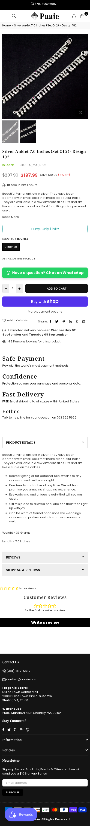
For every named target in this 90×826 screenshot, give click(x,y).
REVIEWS (13, 557)
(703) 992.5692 (46, 4)
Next (84, 76)
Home (6, 25)
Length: (15, 239)
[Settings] (74, 16)
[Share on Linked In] (71, 321)
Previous (5, 76)
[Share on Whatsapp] (77, 321)
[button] (9, 588)
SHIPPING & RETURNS (23, 570)
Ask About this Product (18, 258)
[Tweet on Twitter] (57, 321)
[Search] (14, 16)
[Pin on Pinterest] (64, 321)
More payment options (45, 312)
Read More (10, 217)
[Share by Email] (84, 321)
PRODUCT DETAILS (21, 442)
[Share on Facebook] (51, 321)
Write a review (45, 622)
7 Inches (11, 247)
